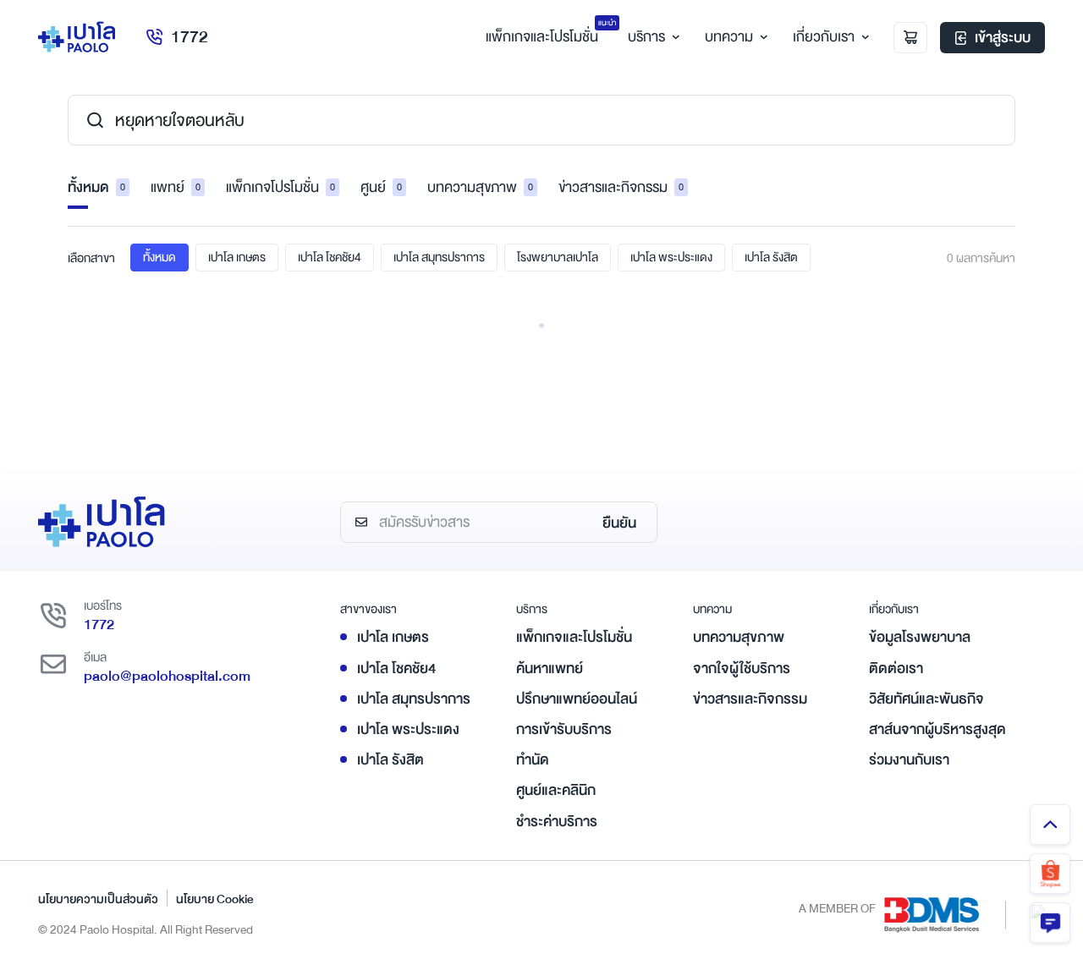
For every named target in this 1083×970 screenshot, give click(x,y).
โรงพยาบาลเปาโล (557, 257)
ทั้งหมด (96, 187)
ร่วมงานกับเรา (909, 760)
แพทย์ (176, 187)
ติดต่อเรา (896, 668)
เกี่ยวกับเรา (824, 37)
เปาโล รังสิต (771, 257)
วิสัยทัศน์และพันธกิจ (926, 699)
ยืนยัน (619, 523)
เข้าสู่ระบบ (1003, 37)
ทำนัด (532, 760)
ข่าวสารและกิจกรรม (621, 187)
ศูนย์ (381, 187)
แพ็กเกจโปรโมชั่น (280, 187)
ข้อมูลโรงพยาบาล (919, 637)
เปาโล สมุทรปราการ (439, 257)
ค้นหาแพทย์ (549, 668)
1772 (189, 37)
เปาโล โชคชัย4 (329, 257)
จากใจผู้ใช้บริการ (741, 668)
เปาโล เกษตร (237, 257)
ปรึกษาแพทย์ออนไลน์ (576, 699)
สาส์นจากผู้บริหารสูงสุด (937, 729)
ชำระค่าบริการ (556, 821)
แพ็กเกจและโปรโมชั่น (574, 637)
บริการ (646, 37)
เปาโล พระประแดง (671, 257)
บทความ (729, 37)
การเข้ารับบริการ (564, 729)
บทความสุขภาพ (480, 187)
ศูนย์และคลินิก (556, 790)
